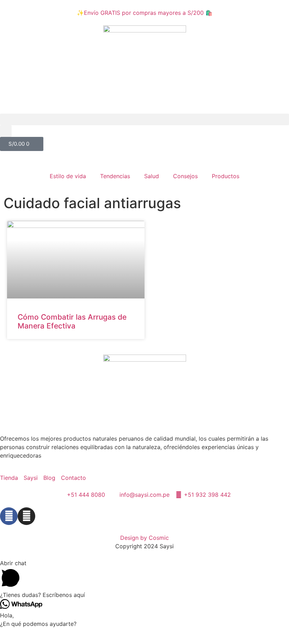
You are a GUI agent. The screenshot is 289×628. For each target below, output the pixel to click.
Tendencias (115, 176)
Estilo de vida (68, 176)
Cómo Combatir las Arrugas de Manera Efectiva (72, 321)
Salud (151, 176)
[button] (144, 119)
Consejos (185, 176)
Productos (225, 176)
